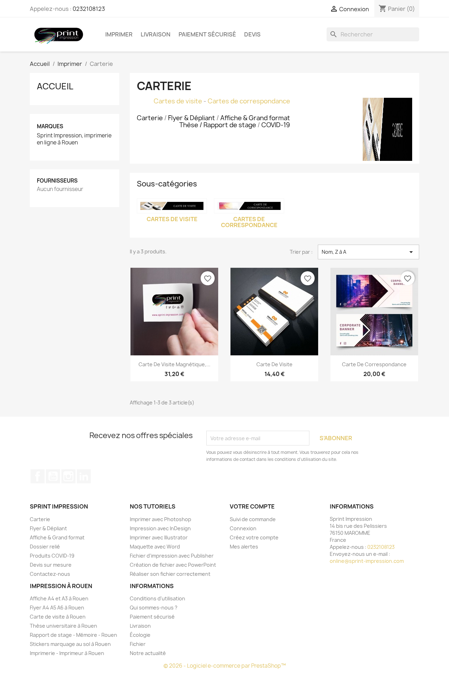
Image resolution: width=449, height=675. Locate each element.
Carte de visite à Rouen (58, 616)
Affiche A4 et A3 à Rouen (59, 598)
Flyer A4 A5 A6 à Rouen (57, 607)
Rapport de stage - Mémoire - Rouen (73, 635)
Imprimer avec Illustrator (159, 537)
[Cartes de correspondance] (249, 205)
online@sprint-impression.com (367, 561)
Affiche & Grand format (57, 537)
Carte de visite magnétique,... (174, 364)
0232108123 (89, 9)
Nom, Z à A (368, 252)
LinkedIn (84, 476)
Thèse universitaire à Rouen (63, 625)
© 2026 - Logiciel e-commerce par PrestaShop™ (224, 665)
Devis (252, 34)
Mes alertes (244, 546)
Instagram (68, 476)
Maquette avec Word (155, 546)
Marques (50, 126)
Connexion (243, 528)
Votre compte (252, 506)
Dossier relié (45, 546)
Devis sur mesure (51, 564)
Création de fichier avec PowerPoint (173, 564)
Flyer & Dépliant (48, 528)
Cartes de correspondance (249, 101)
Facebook (38, 476)
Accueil (55, 86)
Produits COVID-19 (52, 555)
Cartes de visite (178, 101)
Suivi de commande (253, 519)
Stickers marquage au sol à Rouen (70, 644)
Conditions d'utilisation (157, 598)
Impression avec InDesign (160, 528)
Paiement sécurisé (207, 34)
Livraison (155, 34)
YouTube (53, 476)
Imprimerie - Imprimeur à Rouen (67, 653)
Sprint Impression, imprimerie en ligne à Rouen (74, 139)
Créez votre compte (254, 537)
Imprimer (119, 34)
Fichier (138, 644)
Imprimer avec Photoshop (160, 519)
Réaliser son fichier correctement (170, 574)
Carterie (40, 519)
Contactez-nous (50, 574)
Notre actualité (148, 653)
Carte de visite (274, 364)
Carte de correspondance (374, 364)
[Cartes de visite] (172, 205)
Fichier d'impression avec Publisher (172, 555)
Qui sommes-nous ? (153, 607)
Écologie (140, 635)
